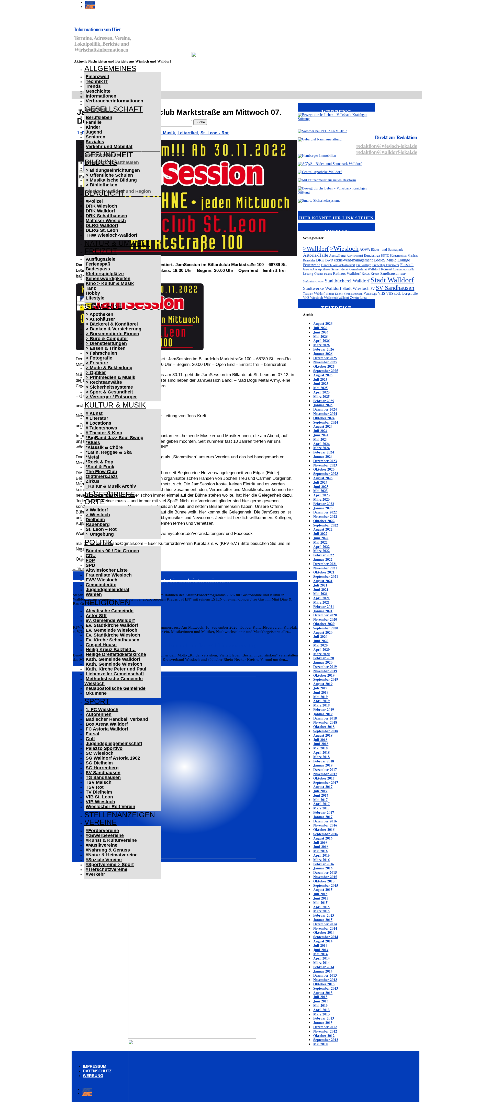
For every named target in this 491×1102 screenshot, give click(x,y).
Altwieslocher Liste (107, 570)
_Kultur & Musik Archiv (111, 486)
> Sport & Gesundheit (109, 391)
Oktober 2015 (323, 881)
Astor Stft (96, 615)
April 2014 (321, 958)
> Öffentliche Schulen (109, 175)
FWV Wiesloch (101, 579)
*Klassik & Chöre (104, 447)
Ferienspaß (98, 264)
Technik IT (97, 81)
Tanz (91, 288)
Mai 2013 (320, 1005)
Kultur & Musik (115, 405)
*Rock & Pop (99, 461)
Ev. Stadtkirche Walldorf (112, 625)
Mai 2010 (320, 1044)
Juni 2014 (320, 949)
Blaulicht (104, 193)
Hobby (93, 293)
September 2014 (325, 936)
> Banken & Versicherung (113, 328)
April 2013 (321, 1009)
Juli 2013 (320, 996)
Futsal (92, 733)
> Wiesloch (98, 514)
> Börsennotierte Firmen (112, 333)
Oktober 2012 (323, 1035)
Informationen (101, 96)
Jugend (94, 132)
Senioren (95, 136)
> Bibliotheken (101, 184)
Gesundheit (108, 155)
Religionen (107, 602)
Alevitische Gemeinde (109, 610)
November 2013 (325, 979)
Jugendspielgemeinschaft (114, 743)
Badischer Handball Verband (117, 719)
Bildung (100, 162)
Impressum (94, 1066)
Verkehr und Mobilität (109, 146)
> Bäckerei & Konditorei (112, 324)
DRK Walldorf (100, 210)
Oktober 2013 (323, 984)
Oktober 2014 (323, 932)
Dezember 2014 (325, 924)
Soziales (95, 141)
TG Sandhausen (103, 777)
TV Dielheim (99, 792)
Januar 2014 (322, 971)
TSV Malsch (98, 782)
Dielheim (95, 519)
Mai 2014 (320, 953)
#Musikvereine (101, 845)
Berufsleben (99, 117)
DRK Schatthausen (106, 215)
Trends (93, 86)
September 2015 (325, 885)
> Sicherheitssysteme (109, 387)
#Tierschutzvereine (106, 869)
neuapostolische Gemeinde (116, 688)
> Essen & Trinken (106, 348)
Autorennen (98, 714)
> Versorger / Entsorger (111, 396)
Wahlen (94, 594)
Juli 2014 (320, 945)
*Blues (93, 442)
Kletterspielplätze (105, 273)
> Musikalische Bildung (111, 180)
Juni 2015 (320, 898)
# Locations (98, 423)
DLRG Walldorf (102, 225)
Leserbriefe (109, 494)
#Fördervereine (102, 830)
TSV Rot (95, 787)
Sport (97, 701)
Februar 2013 (323, 1018)
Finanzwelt (97, 76)
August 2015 (322, 889)
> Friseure (97, 362)
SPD (90, 565)
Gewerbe (103, 306)
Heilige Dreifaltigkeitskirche (116, 654)
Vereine (100, 822)
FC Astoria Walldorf (107, 729)
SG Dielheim (99, 762)
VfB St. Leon (99, 796)
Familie (94, 122)
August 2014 (322, 941)
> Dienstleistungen (106, 343)
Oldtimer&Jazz (102, 476)
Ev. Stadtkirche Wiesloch (113, 635)
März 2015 (321, 911)
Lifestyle (95, 298)
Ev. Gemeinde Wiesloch (111, 630)
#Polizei (94, 201)
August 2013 (322, 992)
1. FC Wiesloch (102, 709)
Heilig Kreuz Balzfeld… (111, 649)
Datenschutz (97, 1071)
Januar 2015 (322, 919)
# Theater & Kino (104, 432)
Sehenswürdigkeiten (108, 278)
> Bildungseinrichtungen (113, 170)
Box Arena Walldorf (107, 724)
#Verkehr (95, 874)
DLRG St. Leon (102, 230)
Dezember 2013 (325, 975)
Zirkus (92, 481)
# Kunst (94, 413)
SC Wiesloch (100, 753)
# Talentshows (101, 427)
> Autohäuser (100, 319)
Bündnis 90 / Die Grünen (112, 550)
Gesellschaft (113, 109)
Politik (98, 542)
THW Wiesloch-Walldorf (111, 235)
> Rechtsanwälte (104, 382)
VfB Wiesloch (100, 801)
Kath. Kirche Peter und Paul (116, 669)
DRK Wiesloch (101, 206)
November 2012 (325, 1031)
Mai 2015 (320, 902)
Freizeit (100, 251)
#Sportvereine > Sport (110, 864)
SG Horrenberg (102, 767)
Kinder (93, 127)
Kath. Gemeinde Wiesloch (114, 664)
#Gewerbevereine (105, 835)
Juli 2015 (320, 893)
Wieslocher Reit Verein (110, 806)
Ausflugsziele (100, 259)
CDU (91, 555)
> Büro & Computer (107, 338)
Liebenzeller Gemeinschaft (115, 673)
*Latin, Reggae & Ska (109, 452)
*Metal (92, 457)
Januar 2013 (322, 1022)
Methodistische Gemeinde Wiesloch (113, 681)
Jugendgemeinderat (107, 589)
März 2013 (321, 1014)
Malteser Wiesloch (106, 220)
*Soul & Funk (100, 466)
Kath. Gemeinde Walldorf (113, 659)
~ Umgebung (100, 534)
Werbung (93, 1075)
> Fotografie (99, 358)
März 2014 (321, 962)
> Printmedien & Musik (110, 377)
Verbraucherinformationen (114, 100)
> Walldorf (97, 509)
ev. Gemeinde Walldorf (110, 620)
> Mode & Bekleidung (109, 367)
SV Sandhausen (103, 772)
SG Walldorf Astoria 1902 (113, 758)
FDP (90, 560)
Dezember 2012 (325, 1026)
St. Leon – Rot (101, 529)
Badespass (98, 268)
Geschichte (98, 91)
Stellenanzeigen (119, 815)
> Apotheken (99, 314)
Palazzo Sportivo (104, 748)
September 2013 (325, 988)
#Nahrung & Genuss (108, 850)
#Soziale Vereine (104, 859)
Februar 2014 (323, 966)
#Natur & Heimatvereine (112, 854)
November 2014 (325, 928)
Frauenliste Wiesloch (109, 575)
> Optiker (96, 372)
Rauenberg (98, 524)
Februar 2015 (323, 915)
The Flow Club (101, 471)
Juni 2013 (320, 1001)
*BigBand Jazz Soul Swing (114, 437)
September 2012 (325, 1039)
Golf (90, 738)
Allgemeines (110, 68)
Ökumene (96, 693)
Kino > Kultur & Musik (110, 283)
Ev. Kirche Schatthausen (112, 639)
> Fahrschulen (101, 353)
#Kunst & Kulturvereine (111, 840)
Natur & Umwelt (117, 243)
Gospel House (101, 644)
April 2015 (321, 906)
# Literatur (97, 418)
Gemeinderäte (101, 584)
